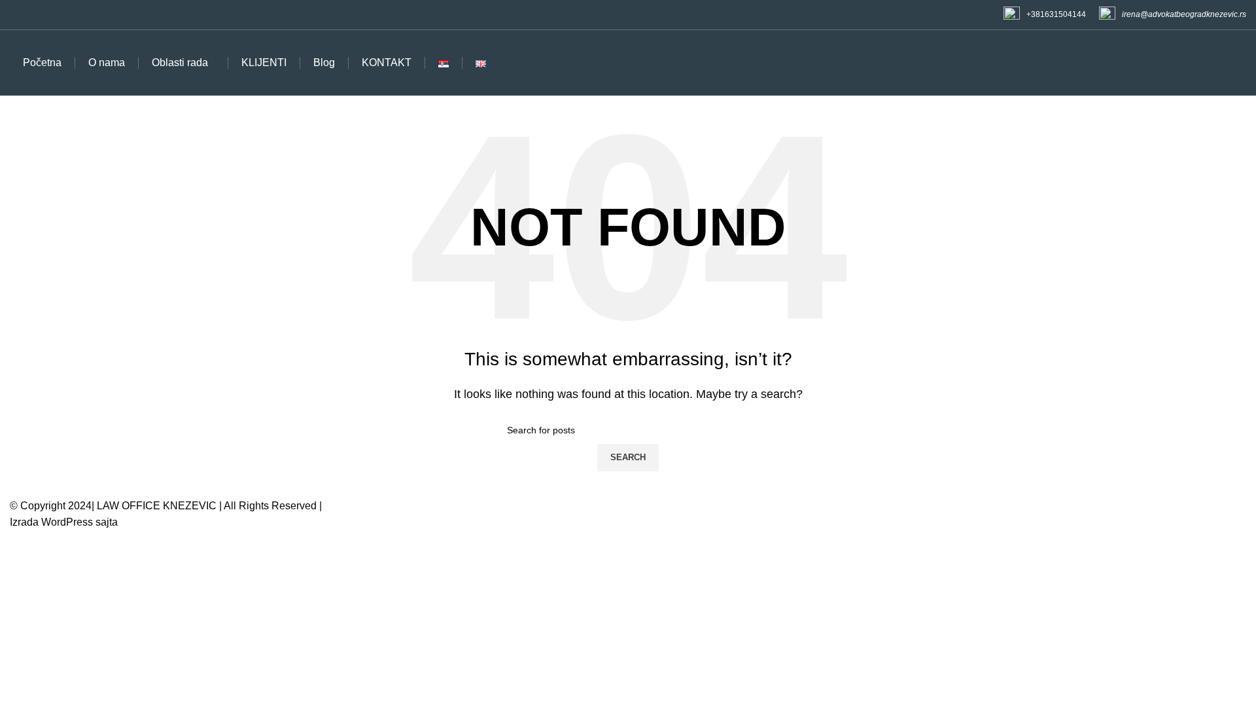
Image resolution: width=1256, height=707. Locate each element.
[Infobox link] (1044, 15)
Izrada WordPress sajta (64, 522)
